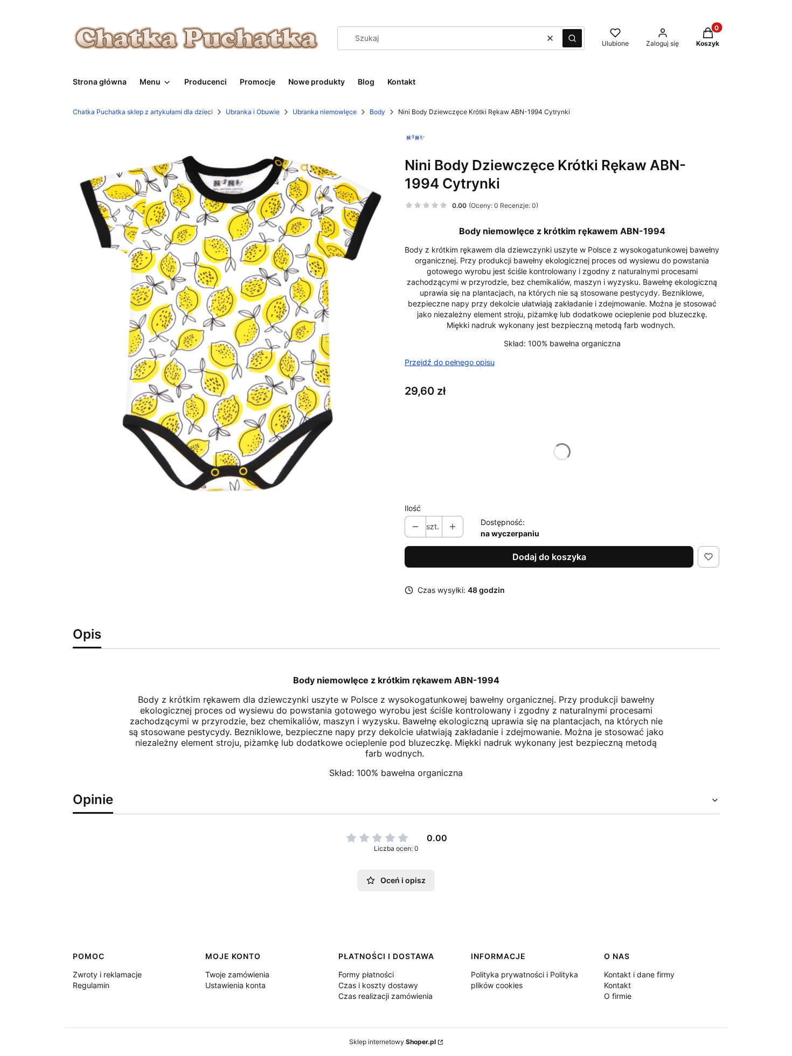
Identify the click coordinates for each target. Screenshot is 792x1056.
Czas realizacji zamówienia (385, 996)
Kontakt (617, 985)
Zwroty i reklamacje (107, 974)
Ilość (413, 508)
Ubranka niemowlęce (325, 112)
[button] (572, 38)
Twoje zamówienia (237, 974)
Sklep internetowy (392, 1042)
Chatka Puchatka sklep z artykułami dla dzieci (143, 112)
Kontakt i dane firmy (639, 974)
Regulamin (91, 985)
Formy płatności (366, 974)
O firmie (617, 996)
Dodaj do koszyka (549, 556)
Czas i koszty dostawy (378, 985)
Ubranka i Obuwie (253, 112)
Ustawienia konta (235, 985)
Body (377, 112)
